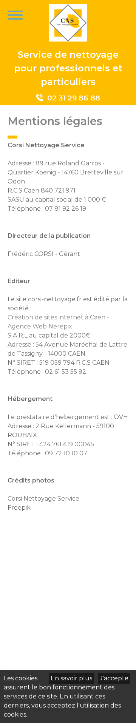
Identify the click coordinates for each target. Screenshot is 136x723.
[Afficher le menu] (15, 15)
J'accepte (114, 678)
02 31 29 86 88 (73, 97)
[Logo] (68, 24)
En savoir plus (71, 678)
